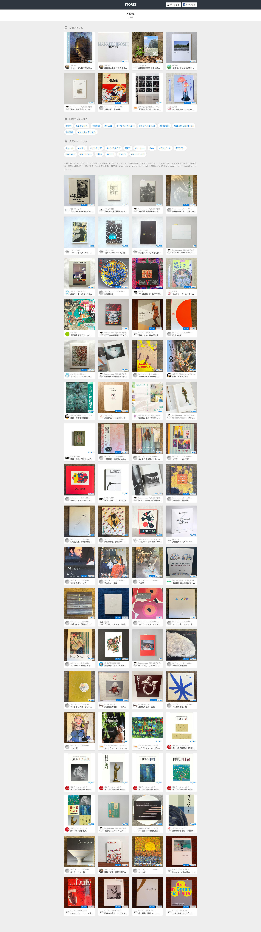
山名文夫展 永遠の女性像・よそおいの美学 (88, 542)
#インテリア (96, 148)
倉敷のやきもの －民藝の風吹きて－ (187, 831)
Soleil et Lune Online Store (114, 107)
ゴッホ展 (142, 872)
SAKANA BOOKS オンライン (148, 828)
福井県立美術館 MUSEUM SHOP (184, 580)
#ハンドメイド (113, 148)
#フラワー (180, 148)
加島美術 (73, 333)
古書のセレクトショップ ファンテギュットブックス (156, 539)
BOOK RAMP (75, 456)
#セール (69, 148)
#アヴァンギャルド (125, 126)
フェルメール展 (110, 583)
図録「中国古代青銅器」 (80, 418)
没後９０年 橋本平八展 (148, 335)
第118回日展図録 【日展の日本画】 (187, 789)
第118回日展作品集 (78, 831)
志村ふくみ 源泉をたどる (81, 624)
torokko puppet (110, 704)
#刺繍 (99, 154)
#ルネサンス (82, 126)
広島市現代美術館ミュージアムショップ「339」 (155, 107)
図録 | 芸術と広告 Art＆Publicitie (84, 459)
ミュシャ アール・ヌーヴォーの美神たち (189, 294)
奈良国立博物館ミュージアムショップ (185, 374)
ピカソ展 (74, 748)
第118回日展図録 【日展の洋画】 (152, 789)
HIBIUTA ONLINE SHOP (146, 333)
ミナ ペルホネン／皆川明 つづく (118, 253)
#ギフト (82, 148)
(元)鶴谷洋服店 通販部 (112, 663)
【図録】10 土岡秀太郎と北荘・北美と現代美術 (192, 583)
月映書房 (73, 65)
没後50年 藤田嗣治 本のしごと (116, 211)
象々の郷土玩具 (109, 869)
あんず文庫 (108, 415)
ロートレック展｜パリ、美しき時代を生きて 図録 (91, 253)
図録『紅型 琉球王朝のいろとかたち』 (120, 872)
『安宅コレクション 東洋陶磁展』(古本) (120, 624)
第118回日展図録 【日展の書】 (185, 748)
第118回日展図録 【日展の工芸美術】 (86, 789)
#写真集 (69, 132)
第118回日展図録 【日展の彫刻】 (118, 789)
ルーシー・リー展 (77, 872)
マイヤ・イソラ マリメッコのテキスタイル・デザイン (161, 624)
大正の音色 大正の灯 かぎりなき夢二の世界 (123, 542)
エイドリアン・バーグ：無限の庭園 (152, 748)
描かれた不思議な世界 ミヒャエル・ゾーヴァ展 (158, 459)
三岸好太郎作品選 (179, 665)
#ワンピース (165, 148)
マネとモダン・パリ (78, 583)
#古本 (68, 126)
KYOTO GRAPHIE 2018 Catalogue (119, 335)
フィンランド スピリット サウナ (117, 748)
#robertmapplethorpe (184, 126)
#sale (152, 148)
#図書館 (96, 126)
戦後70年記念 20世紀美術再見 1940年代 (122, 913)
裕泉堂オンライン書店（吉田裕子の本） (152, 415)
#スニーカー (86, 154)
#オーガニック (138, 154)
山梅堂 (174, 107)
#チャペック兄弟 (147, 126)
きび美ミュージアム (179, 828)
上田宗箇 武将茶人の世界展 (116, 459)
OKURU (175, 65)
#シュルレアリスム (87, 132)
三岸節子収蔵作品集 (180, 500)
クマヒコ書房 (109, 209)
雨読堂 (140, 291)
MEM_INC (175, 539)
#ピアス (110, 154)
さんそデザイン (143, 65)
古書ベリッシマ (75, 209)
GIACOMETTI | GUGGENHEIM (117, 500)
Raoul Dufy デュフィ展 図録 (83, 913)
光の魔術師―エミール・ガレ (184, 109)
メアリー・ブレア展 (180, 459)
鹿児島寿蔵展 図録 (146, 707)
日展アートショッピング (180, 745)
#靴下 (127, 148)
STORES (126, 3)
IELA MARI (177, 335)
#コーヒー (140, 148)
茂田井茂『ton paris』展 (114, 418)
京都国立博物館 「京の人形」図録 (118, 707)
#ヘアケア (70, 154)
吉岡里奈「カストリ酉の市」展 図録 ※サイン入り (125, 665)
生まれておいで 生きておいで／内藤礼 (154, 253)
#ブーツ (122, 154)
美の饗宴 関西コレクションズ (151, 913)
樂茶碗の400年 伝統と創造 (184, 211)
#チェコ (108, 126)
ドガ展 (141, 583)
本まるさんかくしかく (78, 291)
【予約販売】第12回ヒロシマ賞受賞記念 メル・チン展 (161, 109)
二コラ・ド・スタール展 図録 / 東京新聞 (87, 294)
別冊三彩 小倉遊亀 (112, 109)
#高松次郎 (164, 126)
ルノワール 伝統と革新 (80, 665)
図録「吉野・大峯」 (180, 376)
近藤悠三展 (109, 294)
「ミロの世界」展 (179, 707)
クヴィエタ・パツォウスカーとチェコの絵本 (88, 500)
